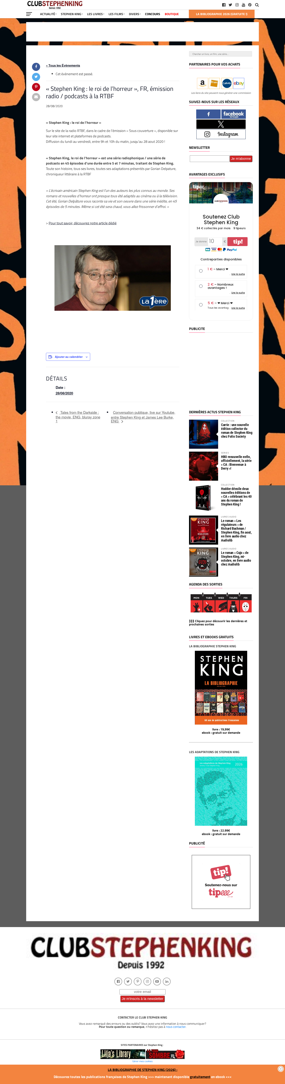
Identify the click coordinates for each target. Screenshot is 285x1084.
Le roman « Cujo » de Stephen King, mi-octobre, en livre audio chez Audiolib (236, 559)
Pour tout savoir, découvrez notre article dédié (83, 223)
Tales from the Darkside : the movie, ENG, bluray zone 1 (78, 416)
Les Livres (95, 14)
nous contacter (176, 1026)
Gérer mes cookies (142, 1061)
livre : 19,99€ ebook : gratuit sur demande (221, 731)
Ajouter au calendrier (69, 357)
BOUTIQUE (172, 14)
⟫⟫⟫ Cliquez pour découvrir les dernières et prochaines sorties (218, 623)
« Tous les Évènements (63, 65)
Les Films (116, 14)
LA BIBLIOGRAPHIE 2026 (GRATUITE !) (221, 14)
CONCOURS (152, 14)
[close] (281, 1069)
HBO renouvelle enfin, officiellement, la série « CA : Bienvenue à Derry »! (236, 463)
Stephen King (71, 14)
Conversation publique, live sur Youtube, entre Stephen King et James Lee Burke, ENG (143, 417)
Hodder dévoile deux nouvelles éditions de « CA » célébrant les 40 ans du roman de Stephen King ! (236, 496)
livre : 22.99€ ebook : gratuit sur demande (221, 832)
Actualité (47, 14)
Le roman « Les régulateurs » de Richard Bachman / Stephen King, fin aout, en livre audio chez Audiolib (236, 530)
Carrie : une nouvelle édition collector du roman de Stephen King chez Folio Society (236, 431)
